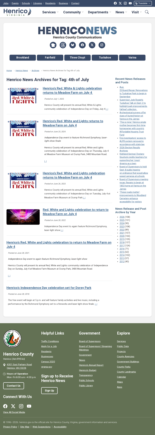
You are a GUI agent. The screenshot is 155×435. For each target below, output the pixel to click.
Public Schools (86, 380)
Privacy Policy (10, 426)
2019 (122, 239)
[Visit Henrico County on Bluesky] (72, 45)
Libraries (37, 3)
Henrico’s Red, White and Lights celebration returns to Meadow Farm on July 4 (74, 175)
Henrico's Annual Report (91, 365)
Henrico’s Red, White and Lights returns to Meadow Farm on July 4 (73, 123)
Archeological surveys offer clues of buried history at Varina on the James (133, 115)
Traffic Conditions (50, 341)
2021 (122, 233)
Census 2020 (48, 361)
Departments (98, 12)
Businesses (47, 356)
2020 (122, 236)
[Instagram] (125, 3)
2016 (122, 249)
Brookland (22, 57)
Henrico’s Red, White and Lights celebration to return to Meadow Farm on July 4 (59, 244)
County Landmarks (126, 371)
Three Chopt (77, 57)
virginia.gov (46, 366)
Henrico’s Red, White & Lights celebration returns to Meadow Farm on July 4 (72, 90)
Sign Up (49, 390)
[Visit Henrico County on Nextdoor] (53, 45)
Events (15, 3)
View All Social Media (14, 412)
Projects (121, 351)
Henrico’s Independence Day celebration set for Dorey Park (49, 288)
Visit (135, 12)
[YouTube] (130, 3)
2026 (122, 217)
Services (49, 12)
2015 (122, 252)
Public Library (86, 385)
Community (72, 12)
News (120, 12)
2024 (122, 223)
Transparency (86, 375)
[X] (120, 3)
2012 (122, 261)
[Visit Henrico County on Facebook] (82, 45)
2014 (122, 255)
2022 (122, 229)
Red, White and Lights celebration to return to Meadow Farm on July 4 (76, 212)
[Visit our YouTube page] (29, 406)
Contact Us (13, 385)
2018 (122, 242)
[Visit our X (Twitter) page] (13, 406)
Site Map (24, 426)
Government (85, 355)
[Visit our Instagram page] (21, 406)
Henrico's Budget (87, 370)
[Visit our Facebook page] (5, 406)
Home (9, 70)
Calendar (121, 377)
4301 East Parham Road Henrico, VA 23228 (19, 366)
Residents (50, 3)
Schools (26, 3)
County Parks (123, 366)
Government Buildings (128, 361)
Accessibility (60, 426)
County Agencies (125, 356)
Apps (119, 387)
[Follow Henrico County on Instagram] (102, 45)
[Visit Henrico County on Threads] (63, 45)
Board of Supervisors (90, 341)
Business (63, 3)
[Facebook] (115, 3)
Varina (132, 57)
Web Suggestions (42, 426)
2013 (122, 258)
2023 (122, 226)
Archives (35, 70)
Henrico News (22, 70)
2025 (122, 220)
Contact (75, 3)
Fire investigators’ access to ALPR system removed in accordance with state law (133, 141)
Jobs (5, 3)
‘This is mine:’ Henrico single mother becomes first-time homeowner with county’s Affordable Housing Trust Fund (133, 128)
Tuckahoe (105, 57)
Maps (120, 382)
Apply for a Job (49, 346)
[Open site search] (147, 12)
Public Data (123, 346)
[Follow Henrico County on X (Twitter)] (92, 45)
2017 (122, 245)
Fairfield (50, 57)
